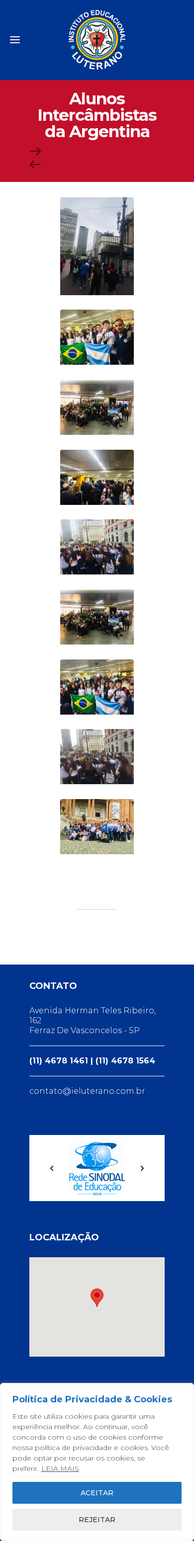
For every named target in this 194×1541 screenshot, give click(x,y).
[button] (97, 1298)
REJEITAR (97, 1519)
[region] (97, 1462)
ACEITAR (97, 1492)
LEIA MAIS (60, 1468)
